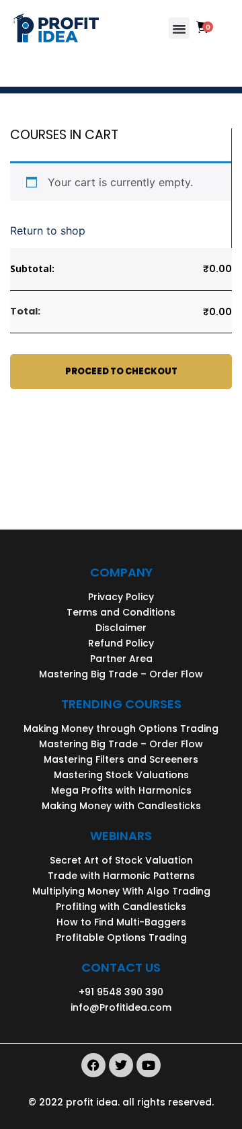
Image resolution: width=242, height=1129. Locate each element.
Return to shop (47, 230)
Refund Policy (121, 643)
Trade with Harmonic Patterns (121, 875)
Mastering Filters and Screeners (121, 759)
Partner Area (121, 658)
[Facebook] (93, 1065)
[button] (179, 28)
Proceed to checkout (121, 371)
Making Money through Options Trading (121, 728)
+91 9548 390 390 (121, 992)
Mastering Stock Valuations (121, 775)
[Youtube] (148, 1065)
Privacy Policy (121, 596)
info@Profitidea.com (121, 1007)
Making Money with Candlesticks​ (121, 805)
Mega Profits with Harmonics (121, 790)
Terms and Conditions (121, 612)
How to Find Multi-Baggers (121, 922)
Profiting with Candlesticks (121, 906)
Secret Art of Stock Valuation (121, 860)
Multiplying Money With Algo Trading (121, 891)
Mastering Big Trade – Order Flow (121, 674)
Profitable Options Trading (121, 937)
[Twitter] (121, 1065)
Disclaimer (121, 627)
